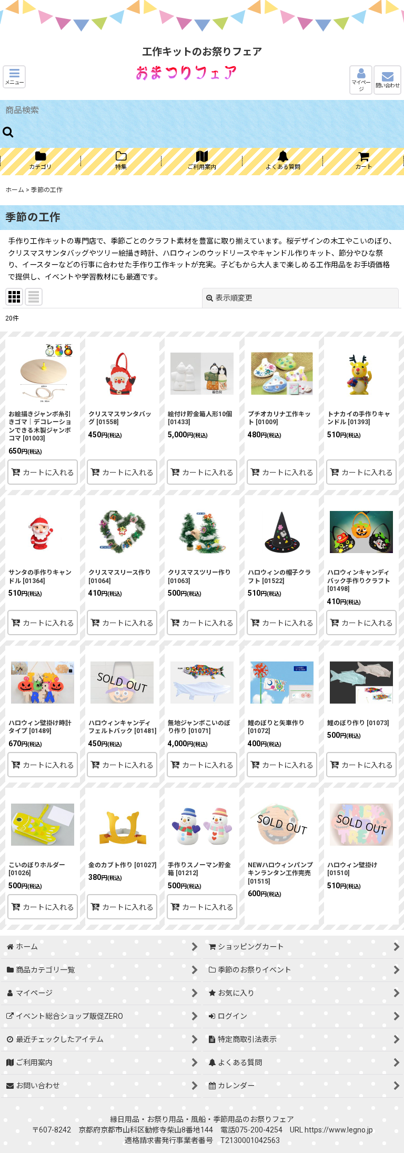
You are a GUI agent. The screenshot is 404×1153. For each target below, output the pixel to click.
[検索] (8, 131)
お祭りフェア (272, 1119)
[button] (14, 76)
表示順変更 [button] (234, 298)
